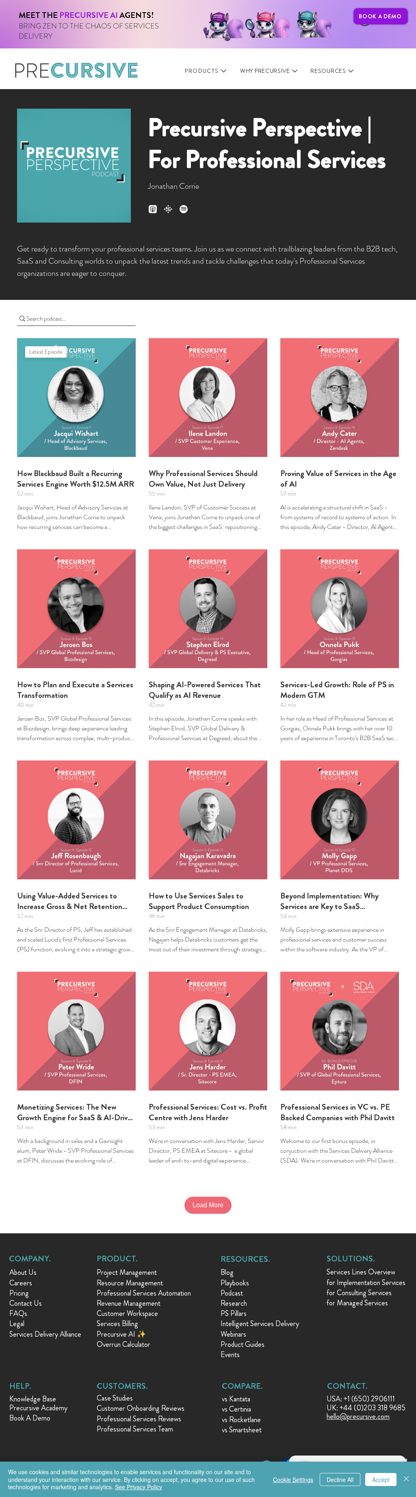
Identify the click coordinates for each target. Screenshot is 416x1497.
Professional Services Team (135, 1429)
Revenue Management (128, 1303)
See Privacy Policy (138, 1487)
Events (230, 1354)
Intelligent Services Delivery (260, 1323)
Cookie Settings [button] (293, 1479)
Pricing (19, 1293)
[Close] (406, 1479)
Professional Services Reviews (139, 1419)
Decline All (340, 1479)
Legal (16, 1323)
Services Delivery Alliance (45, 1334)
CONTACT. (347, 1386)
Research (234, 1303)
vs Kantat (234, 1399)
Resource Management (130, 1283)
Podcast (232, 1293)
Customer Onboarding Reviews (140, 1408)
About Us (23, 1272)
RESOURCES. (245, 1259)
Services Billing (117, 1323)
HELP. (20, 1386)
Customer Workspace (127, 1313)
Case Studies (115, 1398)
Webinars (233, 1334)
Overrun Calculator (123, 1344)
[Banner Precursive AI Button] (158, 20)
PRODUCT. (117, 1259)
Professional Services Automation (144, 1293)
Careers (20, 1283)
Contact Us (25, 1303)
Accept (381, 1479)
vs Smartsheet (242, 1430)
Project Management (127, 1272)
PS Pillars (234, 1313)
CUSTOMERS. (122, 1386)
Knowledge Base (32, 1399)
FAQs (18, 1313)
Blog (227, 1272)
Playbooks (235, 1283)
